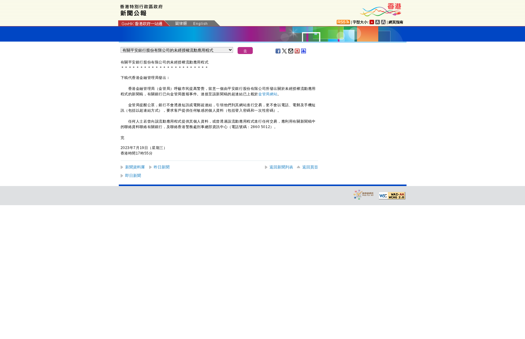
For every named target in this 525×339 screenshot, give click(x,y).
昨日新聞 (162, 167)
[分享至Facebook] (278, 51)
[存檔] (297, 51)
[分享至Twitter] (284, 51)
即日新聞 (133, 175)
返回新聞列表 (281, 167)
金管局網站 (267, 94)
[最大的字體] (383, 22)
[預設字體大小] (371, 22)
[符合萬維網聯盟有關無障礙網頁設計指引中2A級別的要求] (392, 196)
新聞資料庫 (135, 167)
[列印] (304, 51)
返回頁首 (310, 167)
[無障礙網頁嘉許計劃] (364, 194)
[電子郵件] (291, 51)
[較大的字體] (377, 22)
